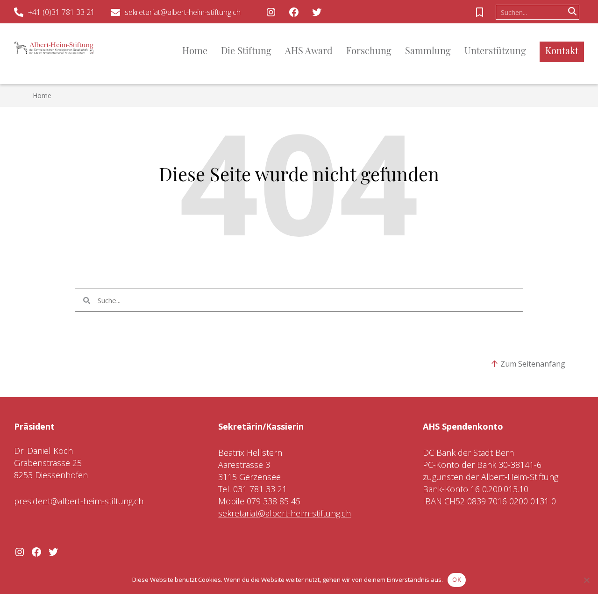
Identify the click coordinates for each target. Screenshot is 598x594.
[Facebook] (293, 12)
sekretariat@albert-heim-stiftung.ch (183, 12)
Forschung (369, 52)
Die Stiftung (246, 52)
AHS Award (309, 52)
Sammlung (428, 52)
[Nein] (586, 580)
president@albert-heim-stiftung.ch (78, 501)
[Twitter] (316, 12)
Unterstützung (495, 52)
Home (194, 52)
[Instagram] (271, 12)
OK (456, 579)
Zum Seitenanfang (532, 364)
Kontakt (561, 52)
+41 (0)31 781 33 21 (61, 12)
